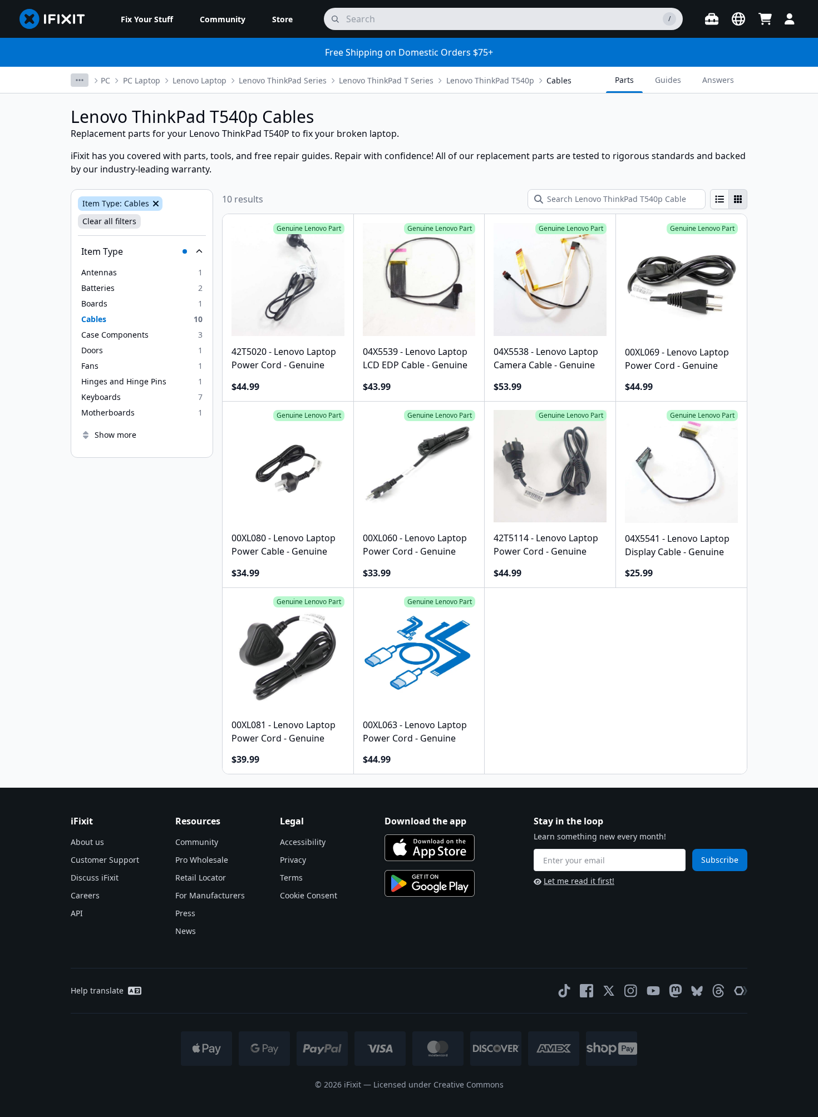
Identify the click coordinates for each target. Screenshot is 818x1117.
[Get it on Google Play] (430, 883)
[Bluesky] (697, 991)
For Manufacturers (210, 895)
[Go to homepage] (56, 19)
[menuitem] (146, 19)
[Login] (790, 19)
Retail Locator (200, 877)
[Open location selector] (738, 19)
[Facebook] (586, 990)
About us (87, 842)
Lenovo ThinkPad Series (283, 80)
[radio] (719, 199)
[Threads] (718, 990)
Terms (291, 877)
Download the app (425, 821)
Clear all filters (109, 221)
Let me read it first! (579, 881)
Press (185, 913)
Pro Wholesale (201, 859)
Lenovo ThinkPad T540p (490, 80)
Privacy (293, 859)
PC (105, 80)
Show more (115, 434)
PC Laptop (141, 80)
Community (196, 842)
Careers (85, 895)
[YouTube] (653, 990)
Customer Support (105, 859)
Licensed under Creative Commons (438, 1084)
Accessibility (303, 842)
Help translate (97, 990)
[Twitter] (608, 990)
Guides (668, 80)
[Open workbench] (712, 19)
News (185, 931)
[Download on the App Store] (430, 847)
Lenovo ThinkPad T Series (386, 80)
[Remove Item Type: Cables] (154, 203)
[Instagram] (631, 990)
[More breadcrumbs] (79, 80)
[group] (728, 199)
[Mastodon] (675, 990)
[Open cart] (765, 19)
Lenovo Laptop (199, 80)
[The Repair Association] (740, 990)
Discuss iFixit (95, 877)
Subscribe (719, 859)
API (77, 913)
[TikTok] (564, 990)
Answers (718, 80)
